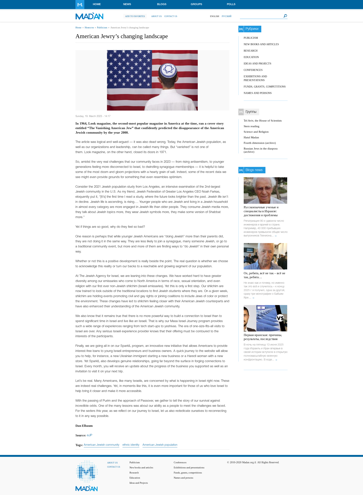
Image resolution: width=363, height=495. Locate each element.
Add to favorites (135, 16)
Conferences (253, 70)
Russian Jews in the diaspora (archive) (261, 150)
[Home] (89, 14)
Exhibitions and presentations (189, 467)
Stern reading (251, 126)
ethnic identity (131, 445)
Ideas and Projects (257, 63)
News (127, 4)
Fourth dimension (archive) (260, 142)
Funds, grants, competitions (265, 86)
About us (156, 16)
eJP (89, 435)
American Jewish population (160, 445)
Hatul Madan (251, 137)
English (214, 16)
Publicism (102, 27)
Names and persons (258, 93)
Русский (226, 16)
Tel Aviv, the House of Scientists (263, 120)
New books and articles (261, 44)
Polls (231, 4)
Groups (196, 4)
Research (251, 50)
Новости (89, 27)
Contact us (170, 16)
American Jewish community (101, 445)
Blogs (161, 4)
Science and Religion (256, 131)
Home (97, 4)
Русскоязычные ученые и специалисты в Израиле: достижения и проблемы (261, 211)
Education (251, 57)
